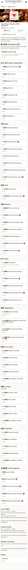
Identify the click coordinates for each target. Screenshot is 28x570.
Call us (21, 30)
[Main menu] (2, 2)
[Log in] (25, 2)
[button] (14, 54)
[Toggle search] (25, 34)
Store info (8, 30)
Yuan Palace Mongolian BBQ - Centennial (14, 1)
